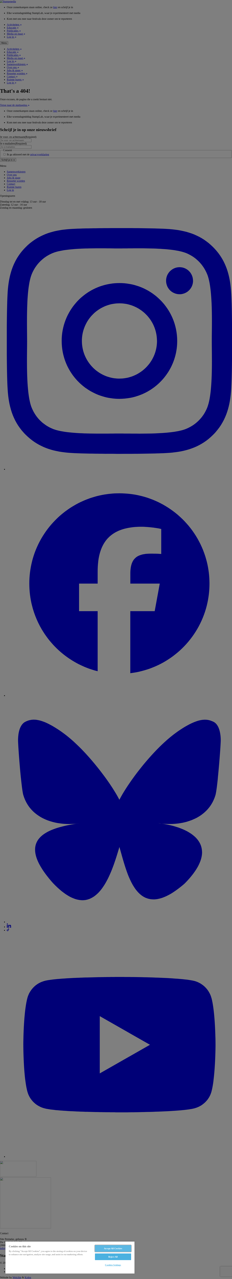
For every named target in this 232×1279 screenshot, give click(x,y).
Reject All (113, 1257)
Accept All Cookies (113, 1248)
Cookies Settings (113, 1265)
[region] (70, 1257)
